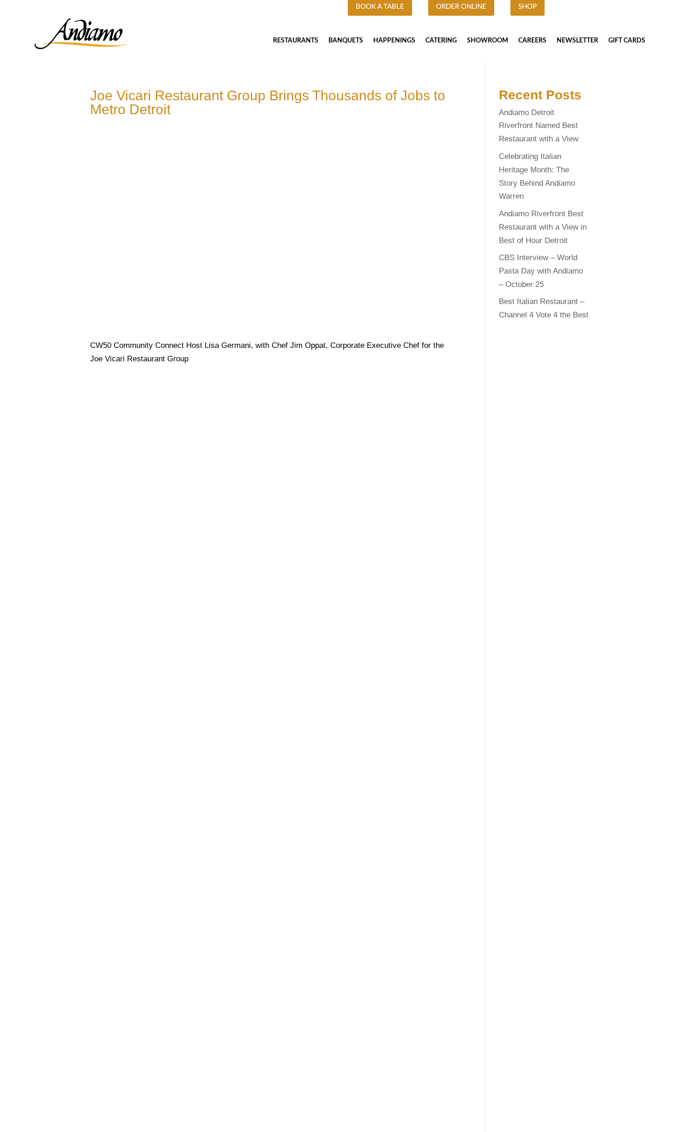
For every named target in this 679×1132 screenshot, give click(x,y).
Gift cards (626, 40)
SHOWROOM (487, 40)
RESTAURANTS (295, 40)
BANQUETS (345, 40)
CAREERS (532, 40)
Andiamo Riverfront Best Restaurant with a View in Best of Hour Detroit (543, 227)
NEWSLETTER (577, 40)
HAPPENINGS (394, 40)
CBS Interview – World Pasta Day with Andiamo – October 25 (541, 271)
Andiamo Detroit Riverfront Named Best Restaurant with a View (538, 126)
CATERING (441, 40)
